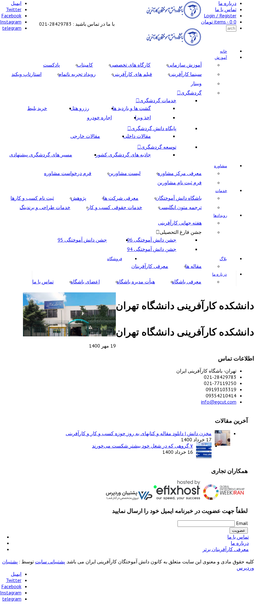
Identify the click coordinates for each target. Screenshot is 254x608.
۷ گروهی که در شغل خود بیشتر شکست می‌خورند (142, 446)
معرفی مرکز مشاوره (180, 173)
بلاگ (223, 258)
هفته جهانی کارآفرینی (180, 223)
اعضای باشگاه (85, 281)
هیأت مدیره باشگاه (136, 281)
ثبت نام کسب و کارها (32, 198)
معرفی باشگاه (186, 281)
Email (242, 523)
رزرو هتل (79, 108)
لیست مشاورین (124, 173)
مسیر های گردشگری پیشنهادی (40, 154)
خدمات (221, 190)
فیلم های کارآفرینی (132, 74)
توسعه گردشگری (158, 147)
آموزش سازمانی (185, 65)
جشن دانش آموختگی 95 (82, 240)
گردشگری (191, 93)
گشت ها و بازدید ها (131, 108)
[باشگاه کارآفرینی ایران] (173, 18)
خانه (223, 51)
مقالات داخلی (137, 136)
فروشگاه (114, 258)
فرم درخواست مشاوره (67, 173)
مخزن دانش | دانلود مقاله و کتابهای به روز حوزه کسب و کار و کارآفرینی (139, 433)
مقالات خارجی (85, 136)
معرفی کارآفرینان (149, 266)
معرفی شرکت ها (120, 198)
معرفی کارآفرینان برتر (226, 549)
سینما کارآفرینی (185, 74)
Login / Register (220, 15)
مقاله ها (193, 266)
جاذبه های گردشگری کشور (123, 154)
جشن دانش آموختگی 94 (151, 249)
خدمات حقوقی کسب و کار (114, 207)
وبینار (196, 83)
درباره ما (227, 3)
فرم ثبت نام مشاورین (179, 182)
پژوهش (78, 198)
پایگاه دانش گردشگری (153, 128)
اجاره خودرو (99, 117)
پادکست (51, 65)
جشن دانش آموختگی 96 (151, 240)
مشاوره (220, 165)
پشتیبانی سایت (50, 561)
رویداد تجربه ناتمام (77, 74)
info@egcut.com (218, 402)
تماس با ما (225, 9)
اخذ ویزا (143, 117)
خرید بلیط (37, 108)
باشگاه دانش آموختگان (178, 198)
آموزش (221, 57)
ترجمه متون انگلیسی (180, 207)
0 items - (218, 22)
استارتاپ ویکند (26, 74)
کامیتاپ (85, 65)
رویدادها (220, 215)
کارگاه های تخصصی (130, 65)
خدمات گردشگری (157, 100)
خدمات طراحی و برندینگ (45, 207)
